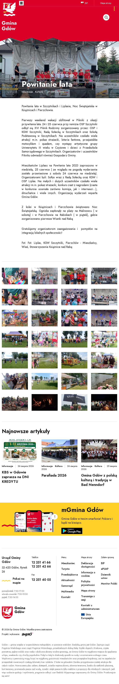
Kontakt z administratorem (90, 607)
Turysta (65, 569)
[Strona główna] (9, 16)
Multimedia (67, 591)
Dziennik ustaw (106, 576)
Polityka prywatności (88, 583)
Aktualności (68, 580)
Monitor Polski (109, 583)
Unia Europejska (87, 616)
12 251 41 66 (41, 562)
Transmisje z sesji (88, 598)
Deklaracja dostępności (88, 564)
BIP (86, 3)
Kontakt (65, 597)
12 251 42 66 (41, 566)
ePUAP (104, 569)
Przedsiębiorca (69, 574)
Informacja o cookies (88, 574)
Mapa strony (105, 3)
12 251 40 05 (41, 579)
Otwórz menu (21, 3)
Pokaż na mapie (18, 581)
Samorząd (67, 586)
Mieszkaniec (68, 563)
